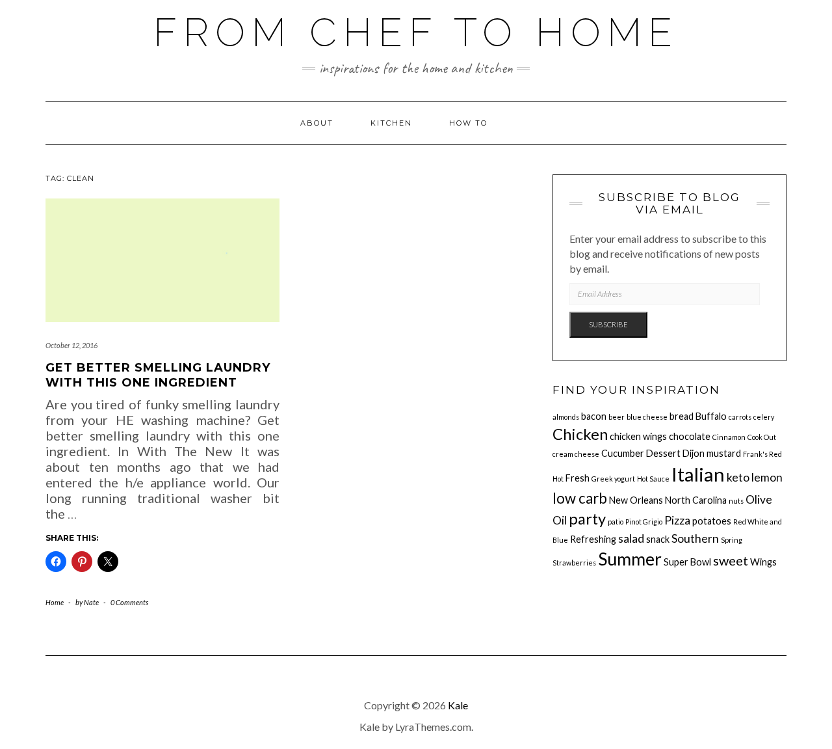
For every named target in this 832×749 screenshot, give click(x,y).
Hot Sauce (653, 478)
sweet (730, 560)
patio (615, 521)
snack (658, 539)
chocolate (689, 436)
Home (55, 602)
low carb (579, 498)
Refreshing (593, 539)
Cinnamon (729, 437)
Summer (630, 559)
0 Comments (129, 602)
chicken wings (638, 436)
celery (763, 417)
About (316, 123)
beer (616, 417)
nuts (736, 501)
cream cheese (575, 454)
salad (631, 538)
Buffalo (711, 416)
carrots (740, 417)
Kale (458, 705)
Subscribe (608, 324)
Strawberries (574, 562)
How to (468, 123)
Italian (698, 474)
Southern (695, 538)
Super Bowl (687, 561)
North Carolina (696, 500)
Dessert (663, 453)
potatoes (711, 520)
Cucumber (622, 453)
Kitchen (391, 123)
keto (738, 477)
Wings (763, 561)
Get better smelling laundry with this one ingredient (158, 375)
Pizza (677, 520)
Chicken (580, 434)
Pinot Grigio (643, 521)
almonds (565, 417)
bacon (593, 416)
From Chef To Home (416, 32)
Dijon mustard (711, 453)
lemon (767, 477)
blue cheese (647, 417)
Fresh (578, 477)
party (587, 519)
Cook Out (762, 437)
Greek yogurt (613, 478)
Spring (731, 540)
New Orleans (636, 500)
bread (682, 416)
